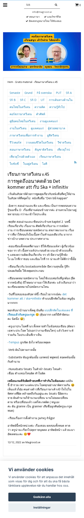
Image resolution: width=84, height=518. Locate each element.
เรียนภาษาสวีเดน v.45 (46, 82)
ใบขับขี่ (14, 164)
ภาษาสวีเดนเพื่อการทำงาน (26, 135)
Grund (28, 93)
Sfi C (23, 100)
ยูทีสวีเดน (53, 135)
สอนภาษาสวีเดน (20, 149)
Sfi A (69, 93)
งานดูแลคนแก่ (49, 121)
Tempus (14, 342)
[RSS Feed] (75, 162)
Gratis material (23, 82)
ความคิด (39, 107)
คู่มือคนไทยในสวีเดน (22, 121)
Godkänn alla (42, 497)
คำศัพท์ (40, 114)
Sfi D (33, 100)
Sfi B (13, 100)
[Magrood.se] (42, 51)
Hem (10, 82)
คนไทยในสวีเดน (20, 107)
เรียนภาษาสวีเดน (50, 156)
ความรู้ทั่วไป (57, 107)
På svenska (44, 93)
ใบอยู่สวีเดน (30, 164)
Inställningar (42, 507)
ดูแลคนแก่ (37, 128)
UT (43, 100)
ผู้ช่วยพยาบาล (56, 128)
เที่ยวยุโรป (63, 149)
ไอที (44, 164)
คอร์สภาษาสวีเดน (21, 114)
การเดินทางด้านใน (61, 100)
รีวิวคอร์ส (15, 142)
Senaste (15, 93)
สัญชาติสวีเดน (44, 149)
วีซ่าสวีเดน (64, 142)
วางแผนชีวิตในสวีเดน (39, 142)
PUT (59, 93)
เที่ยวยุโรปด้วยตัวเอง (22, 156)
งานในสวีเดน (18, 128)
